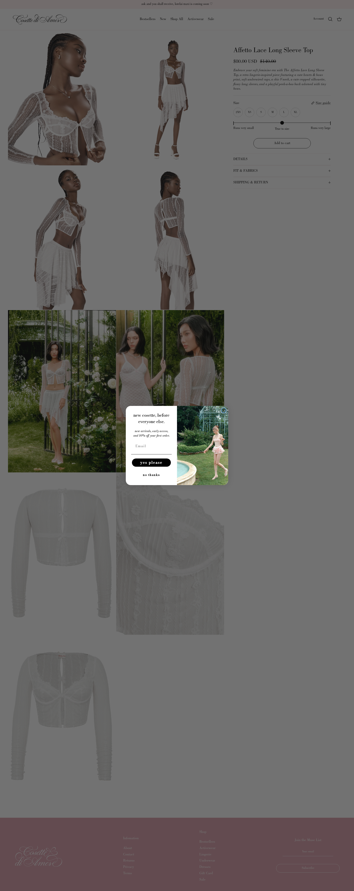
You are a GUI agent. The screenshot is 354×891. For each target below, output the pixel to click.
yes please (151, 462)
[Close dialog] (223, 410)
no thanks (151, 475)
